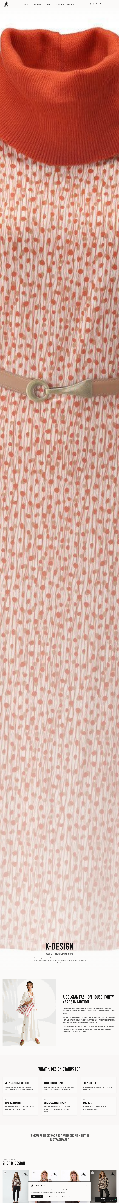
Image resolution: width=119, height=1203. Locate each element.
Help (105, 4)
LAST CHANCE (37, 4)
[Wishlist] (93, 4)
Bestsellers (59, 4)
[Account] (96, 4)
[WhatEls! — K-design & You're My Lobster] (6, 4)
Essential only (51, 1196)
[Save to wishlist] (4, 1172)
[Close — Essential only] (87, 1185)
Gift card (70, 4)
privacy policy (60, 1192)
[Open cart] (100, 4)
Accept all (37, 1196)
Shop (26, 4)
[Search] (90, 4)
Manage (64, 1196)
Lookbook (48, 4)
